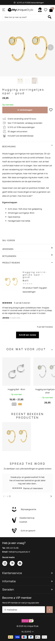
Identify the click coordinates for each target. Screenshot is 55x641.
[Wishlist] (45, 9)
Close (27, 573)
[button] (50, 47)
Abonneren (49, 609)
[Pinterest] (12, 563)
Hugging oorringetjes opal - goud (35, 274)
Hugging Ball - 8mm (16, 389)
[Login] (40, 10)
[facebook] (20, 563)
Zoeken (50, 16)
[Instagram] (4, 563)
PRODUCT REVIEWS (11, 262)
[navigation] (20, 81)
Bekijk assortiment (4, 10)
